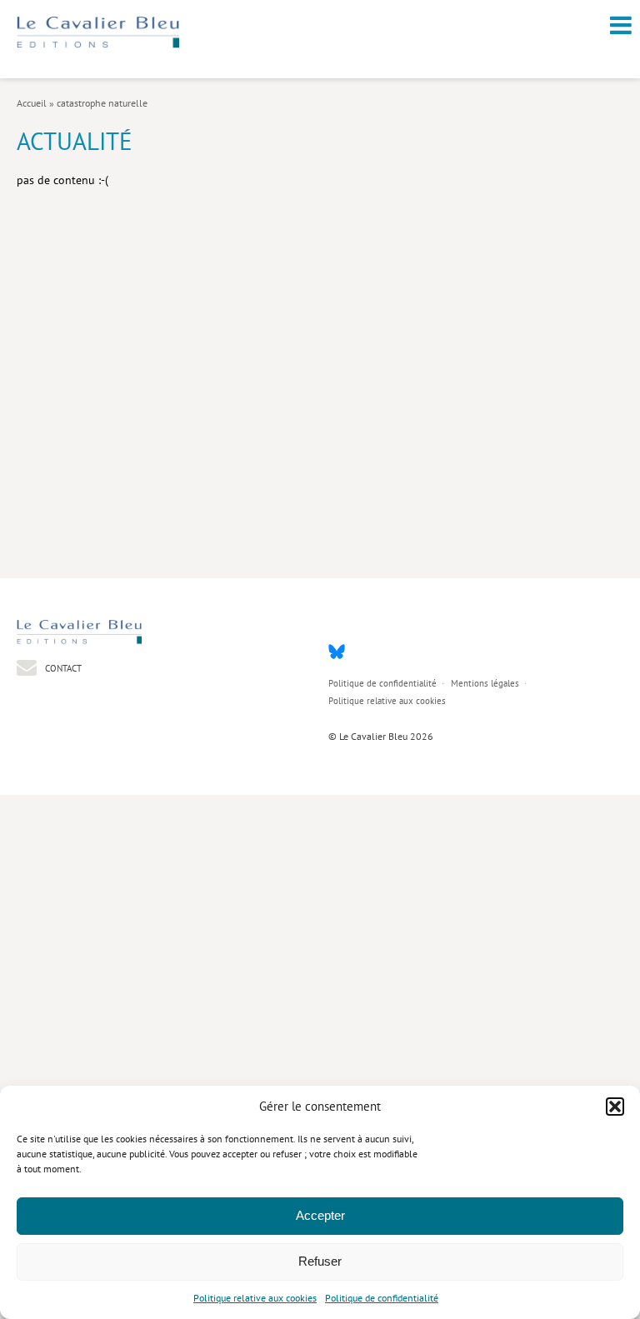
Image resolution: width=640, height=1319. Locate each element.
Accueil (32, 103)
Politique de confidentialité (381, 1298)
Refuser (320, 1261)
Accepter (320, 1215)
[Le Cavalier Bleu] (98, 44)
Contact (62, 667)
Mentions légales (485, 683)
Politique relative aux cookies (255, 1298)
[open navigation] (621, 25)
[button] (615, 1106)
